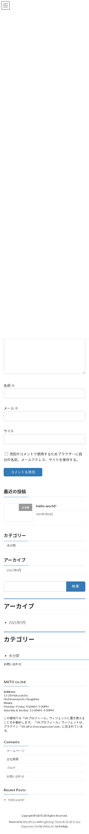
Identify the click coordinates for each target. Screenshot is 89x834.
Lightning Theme (53, 821)
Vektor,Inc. (49, 826)
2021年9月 (14, 570)
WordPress (29, 821)
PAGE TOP (82, 804)
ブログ (11, 768)
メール (11, 408)
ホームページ (15, 751)
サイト (9, 431)
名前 (9, 385)
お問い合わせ (13, 664)
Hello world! (46, 506)
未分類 (11, 546)
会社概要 (13, 759)
